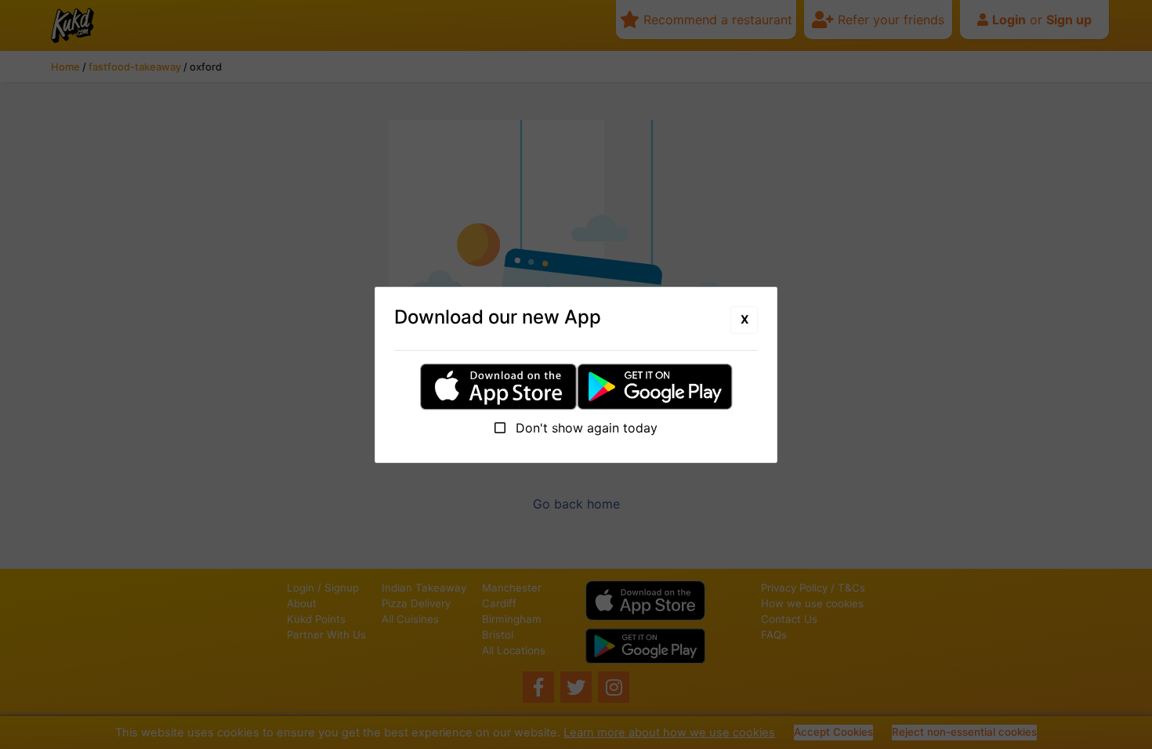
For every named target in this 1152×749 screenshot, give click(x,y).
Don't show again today (585, 428)
